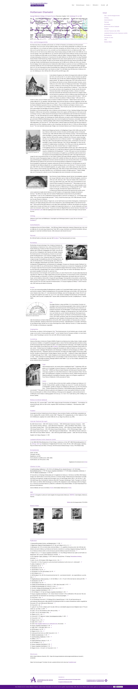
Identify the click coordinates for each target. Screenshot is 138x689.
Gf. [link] (70, 50)
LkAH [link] (32, 560)
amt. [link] (71, 80)
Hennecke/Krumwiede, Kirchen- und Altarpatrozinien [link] (43, 543)
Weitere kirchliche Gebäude (111, 26)
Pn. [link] (58, 197)
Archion (85, 462)
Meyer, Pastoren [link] (41, 435)
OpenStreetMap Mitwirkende (64, 38)
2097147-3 (32, 494)
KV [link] (85, 163)
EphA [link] (52, 443)
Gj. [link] (76, 386)
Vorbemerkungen (80, 5)
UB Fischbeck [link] (35, 569)
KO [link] (68, 16)
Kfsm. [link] (81, 55)
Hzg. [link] (60, 115)
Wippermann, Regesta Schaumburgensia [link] (41, 545)
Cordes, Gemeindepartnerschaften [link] (54, 616)
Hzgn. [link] (85, 110)
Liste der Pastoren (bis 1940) (112, 31)
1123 (33, 443)
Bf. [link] (58, 80)
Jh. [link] (41, 48)
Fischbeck (32, 220)
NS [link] (59, 163)
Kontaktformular (72, 662)
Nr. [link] (32, 442)
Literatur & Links (108, 37)
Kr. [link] (69, 62)
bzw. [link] (40, 57)
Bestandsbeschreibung (76, 556)
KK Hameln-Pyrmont (50, 16)
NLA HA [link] (60, 556)
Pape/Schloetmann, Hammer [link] (38, 640)
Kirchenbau (107, 24)
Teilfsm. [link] (64, 55)
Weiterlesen (119, 686)
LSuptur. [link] (79, 443)
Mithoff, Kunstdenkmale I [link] (40, 472)
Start (73, 5)
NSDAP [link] (48, 166)
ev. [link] (39, 122)
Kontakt (103, 5)
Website (69, 502)
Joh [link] (53, 145)
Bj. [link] (36, 402)
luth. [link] (48, 110)
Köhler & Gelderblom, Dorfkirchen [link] (76, 470)
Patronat (106, 22)
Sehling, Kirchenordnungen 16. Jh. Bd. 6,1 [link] (42, 584)
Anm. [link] (31, 577)
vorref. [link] (71, 218)
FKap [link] (59, 415)
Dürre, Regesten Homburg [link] (73, 549)
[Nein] (136, 687)
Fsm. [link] (69, 110)
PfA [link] (82, 445)
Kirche (51, 487)
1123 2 (38, 443)
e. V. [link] (70, 206)
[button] (58, 27)
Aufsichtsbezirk (108, 20)
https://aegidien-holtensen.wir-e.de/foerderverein (46, 623)
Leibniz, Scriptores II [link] (36, 564)
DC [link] (49, 165)
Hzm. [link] (53, 51)
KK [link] (76, 202)
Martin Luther (40, 209)
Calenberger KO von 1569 (76, 16)
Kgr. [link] (80, 57)
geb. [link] (40, 355)
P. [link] (71, 126)
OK (114, 686)
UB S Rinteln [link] (35, 573)
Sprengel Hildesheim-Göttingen (37, 16)
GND (105, 39)
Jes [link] (52, 294)
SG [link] (58, 388)
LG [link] (45, 383)
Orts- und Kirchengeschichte (112, 15)
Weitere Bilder (108, 42)
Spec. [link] (55, 442)
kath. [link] (39, 117)
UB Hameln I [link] (34, 547)
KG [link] (63, 149)
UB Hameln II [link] (35, 580)
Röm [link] (42, 293)
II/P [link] (68, 368)
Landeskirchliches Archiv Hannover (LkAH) (115, 33)
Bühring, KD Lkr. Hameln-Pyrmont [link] (63, 469)
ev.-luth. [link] (63, 202)
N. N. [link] (31, 483)
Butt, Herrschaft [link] (60, 584)
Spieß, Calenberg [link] (43, 556)
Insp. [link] (57, 227)
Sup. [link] (48, 168)
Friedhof (106, 28)
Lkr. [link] (81, 62)
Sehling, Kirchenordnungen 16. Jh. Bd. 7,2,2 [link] (47, 588)
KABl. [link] (33, 621)
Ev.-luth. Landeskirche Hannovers (80, 38)
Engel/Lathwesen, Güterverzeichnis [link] (40, 578)
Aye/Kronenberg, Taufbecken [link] (38, 469)
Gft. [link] (54, 124)
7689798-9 (72, 494)
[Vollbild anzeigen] (85, 25)
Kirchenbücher (108, 35)
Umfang (106, 17)
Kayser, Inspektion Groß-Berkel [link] (55, 470)
